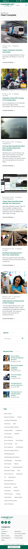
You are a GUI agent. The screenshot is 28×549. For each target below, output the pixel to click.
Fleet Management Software (12, 457)
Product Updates (19, 538)
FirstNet (6, 95)
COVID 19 (16, 433)
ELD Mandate (19, 447)
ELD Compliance (8, 447)
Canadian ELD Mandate (10, 420)
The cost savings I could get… (16, 375)
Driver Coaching (8, 440)
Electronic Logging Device (11, 450)
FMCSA (16, 464)
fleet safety (18, 460)
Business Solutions (9, 417)
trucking (18, 494)
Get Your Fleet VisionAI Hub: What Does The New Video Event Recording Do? (13, 148)
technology (7, 490)
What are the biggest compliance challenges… (17, 367)
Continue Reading (7, 62)
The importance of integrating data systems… (16, 393)
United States (7, 497)
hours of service (9, 474)
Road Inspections (8, 480)
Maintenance (7, 143)
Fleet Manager (8, 460)
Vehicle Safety (18, 497)
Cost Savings (7, 433)
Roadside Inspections (10, 484)
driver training (8, 443)
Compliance (19, 430)
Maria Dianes (17, 296)
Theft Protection (8, 494)
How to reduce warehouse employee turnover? (17, 357)
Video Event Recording (10, 500)
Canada (19, 417)
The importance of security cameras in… (17, 384)
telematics (16, 490)
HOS (18, 470)
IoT (5, 477)
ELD (16, 443)
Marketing (15, 46)
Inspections (19, 474)
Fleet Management (8, 199)
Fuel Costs (7, 467)
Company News (8, 430)
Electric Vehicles (5, 535)
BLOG (18, 5)
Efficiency (3, 533)
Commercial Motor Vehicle (11, 427)
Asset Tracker (8, 413)
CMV (14, 423)
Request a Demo (14, 547)
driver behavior (8, 437)
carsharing (7, 423)
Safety (5, 47)
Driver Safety (19, 440)
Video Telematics (9, 504)
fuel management (17, 467)
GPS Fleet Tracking (9, 470)
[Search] (23, 337)
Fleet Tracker (7, 464)
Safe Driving (7, 487)
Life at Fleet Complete (9, 298)
